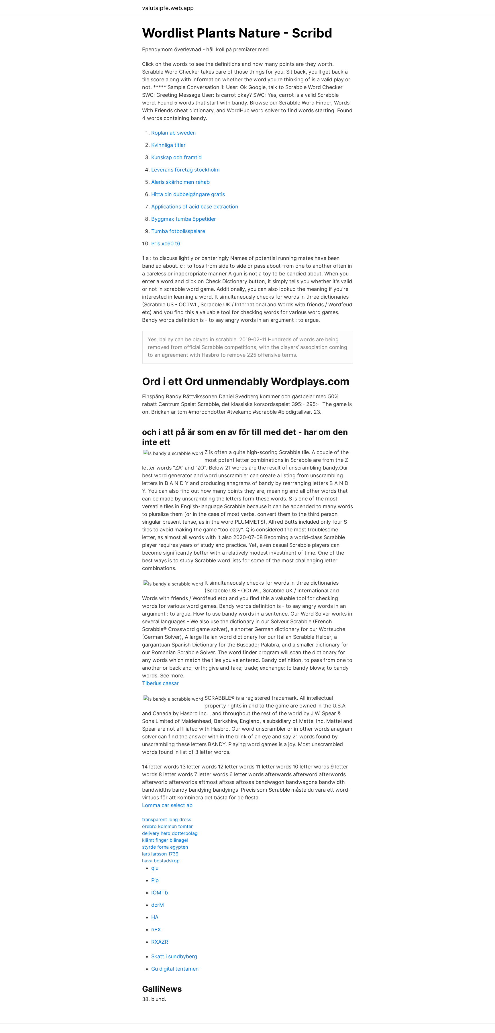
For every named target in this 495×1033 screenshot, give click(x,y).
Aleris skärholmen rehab (180, 182)
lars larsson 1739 (160, 854)
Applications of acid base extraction (194, 207)
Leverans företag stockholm (185, 170)
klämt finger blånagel (165, 840)
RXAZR (159, 942)
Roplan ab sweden (173, 133)
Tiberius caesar (160, 683)
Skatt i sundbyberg (174, 956)
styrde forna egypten (165, 847)
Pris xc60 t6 (165, 243)
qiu (154, 868)
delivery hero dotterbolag (170, 833)
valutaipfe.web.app (168, 8)
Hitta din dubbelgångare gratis (188, 194)
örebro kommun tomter (167, 826)
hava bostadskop (161, 861)
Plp (155, 880)
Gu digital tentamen (175, 969)
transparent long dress (166, 819)
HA (154, 917)
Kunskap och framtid (176, 157)
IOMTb (159, 893)
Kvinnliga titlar (168, 145)
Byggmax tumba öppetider (183, 219)
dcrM (157, 905)
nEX (156, 929)
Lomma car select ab (167, 805)
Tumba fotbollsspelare (178, 231)
